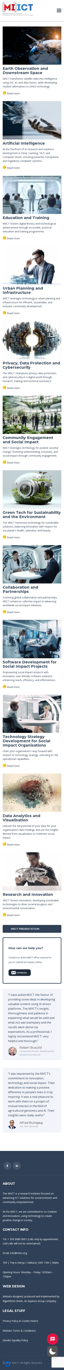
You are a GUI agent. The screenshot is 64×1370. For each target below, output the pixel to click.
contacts (21, 972)
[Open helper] (52, 1339)
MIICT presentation (25, 928)
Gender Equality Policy (15, 1340)
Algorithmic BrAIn (13, 1301)
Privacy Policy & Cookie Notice (20, 1321)
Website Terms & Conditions (19, 1330)
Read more (13, 93)
